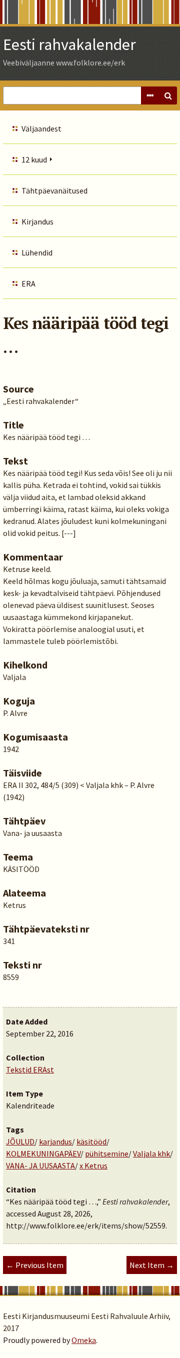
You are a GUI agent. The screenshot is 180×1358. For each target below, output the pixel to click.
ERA (29, 283)
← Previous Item (35, 1265)
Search (168, 95)
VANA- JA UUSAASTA (40, 1165)
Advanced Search (150, 95)
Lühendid (37, 253)
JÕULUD (20, 1141)
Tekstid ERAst (30, 1069)
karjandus (55, 1141)
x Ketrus (94, 1165)
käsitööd (91, 1141)
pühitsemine (106, 1153)
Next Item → (152, 1265)
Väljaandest (42, 129)
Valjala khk (151, 1153)
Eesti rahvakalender (69, 44)
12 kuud (34, 159)
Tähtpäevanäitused (55, 191)
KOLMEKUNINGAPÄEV (43, 1153)
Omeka (84, 1340)
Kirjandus (38, 221)
